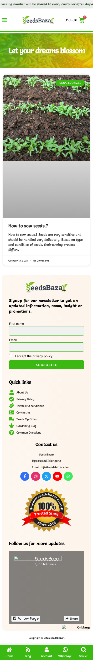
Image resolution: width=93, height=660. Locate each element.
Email (13, 340)
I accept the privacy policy (33, 356)
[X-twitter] (46, 476)
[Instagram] (35, 476)
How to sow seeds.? (28, 226)
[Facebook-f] (24, 476)
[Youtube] (57, 476)
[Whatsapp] (68, 476)
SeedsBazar (48, 558)
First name (16, 323)
